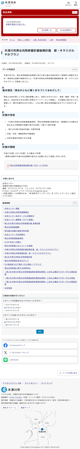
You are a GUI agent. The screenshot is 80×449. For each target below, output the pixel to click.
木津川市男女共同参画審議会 (17, 212)
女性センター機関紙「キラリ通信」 (19, 220)
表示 (75, 69)
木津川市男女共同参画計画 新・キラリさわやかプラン (28, 253)
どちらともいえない (13, 307)
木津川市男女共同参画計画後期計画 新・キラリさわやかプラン (32, 249)
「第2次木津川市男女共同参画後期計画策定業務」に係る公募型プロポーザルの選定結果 (41, 273)
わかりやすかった (12, 305)
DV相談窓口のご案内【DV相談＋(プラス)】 (23, 264)
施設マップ (25, 408)
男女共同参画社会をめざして (17, 261)
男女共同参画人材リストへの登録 (19, 246)
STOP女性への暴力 (13, 242)
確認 (40, 331)
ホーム (12, 40)
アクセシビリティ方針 (12, 383)
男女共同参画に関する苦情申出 (18, 268)
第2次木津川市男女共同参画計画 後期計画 (22, 223)
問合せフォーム (9, 408)
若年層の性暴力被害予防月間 (17, 231)
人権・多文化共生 (39, 40)
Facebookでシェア (17, 345)
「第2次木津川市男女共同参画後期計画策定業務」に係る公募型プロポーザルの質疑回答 (41, 283)
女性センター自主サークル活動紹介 (19, 216)
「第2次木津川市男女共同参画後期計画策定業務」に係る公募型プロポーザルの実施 (40, 278)
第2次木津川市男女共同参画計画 (18, 257)
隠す (75, 12)
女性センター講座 (12, 208)
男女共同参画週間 (12, 227)
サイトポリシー (31, 383)
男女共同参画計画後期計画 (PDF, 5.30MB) (29, 165)
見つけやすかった (12, 319)
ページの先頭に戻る (69, 373)
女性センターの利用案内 (15, 234)
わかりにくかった (12, 310)
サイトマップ (47, 383)
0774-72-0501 (16, 397)
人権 (51, 40)
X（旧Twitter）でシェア (19, 352)
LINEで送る (14, 360)
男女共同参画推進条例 (14, 238)
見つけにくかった (12, 325)
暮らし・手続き (24, 40)
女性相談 (8, 288)
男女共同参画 (61, 40)
